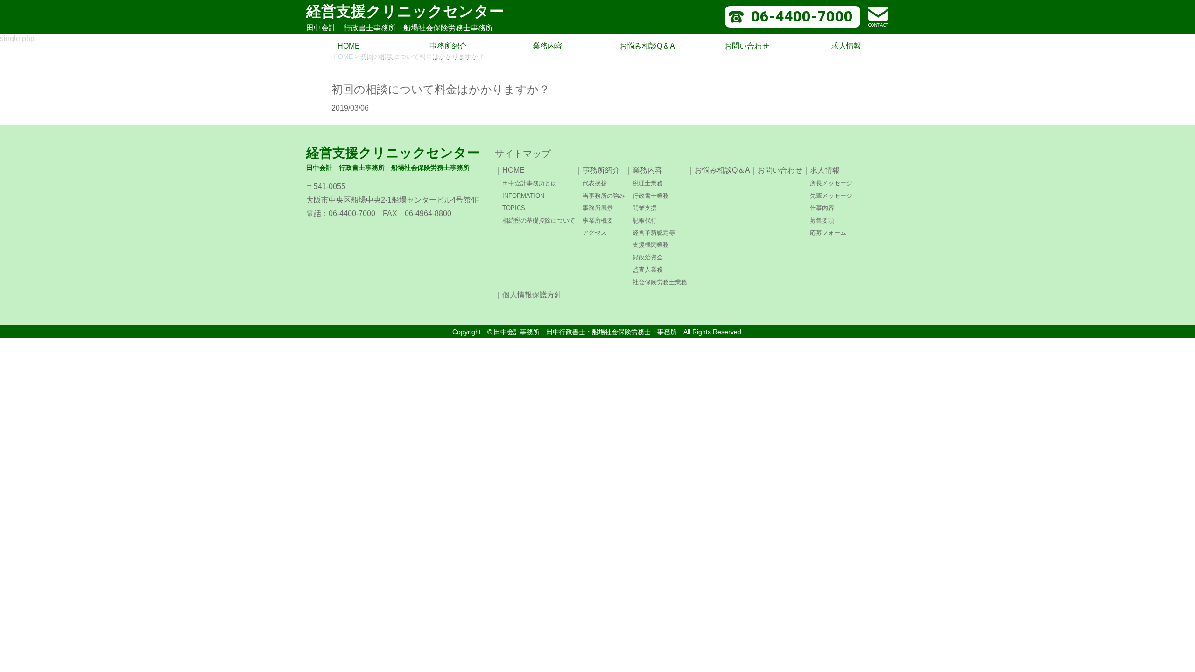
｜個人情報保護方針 (528, 295)
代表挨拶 (595, 183)
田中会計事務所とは (529, 183)
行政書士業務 (651, 195)
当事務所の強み (604, 195)
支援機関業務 (651, 244)
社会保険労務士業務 (660, 282)
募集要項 (822, 220)
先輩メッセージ (831, 195)
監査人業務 (648, 269)
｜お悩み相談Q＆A (718, 170)
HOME (348, 46)
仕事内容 (822, 207)
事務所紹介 (448, 46)
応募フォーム (828, 232)
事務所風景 (598, 207)
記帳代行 (645, 220)
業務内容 (547, 46)
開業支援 (645, 207)
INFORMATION (523, 195)
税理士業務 (648, 183)
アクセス (595, 232)
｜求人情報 (821, 170)
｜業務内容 (643, 170)
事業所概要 (598, 220)
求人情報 (846, 46)
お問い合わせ (746, 46)
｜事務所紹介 (597, 170)
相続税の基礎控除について (538, 220)
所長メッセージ (831, 183)
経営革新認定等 (654, 232)
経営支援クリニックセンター (405, 17)
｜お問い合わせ (776, 170)
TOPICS (513, 207)
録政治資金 (648, 257)
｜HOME (510, 170)
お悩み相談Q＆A (647, 46)
